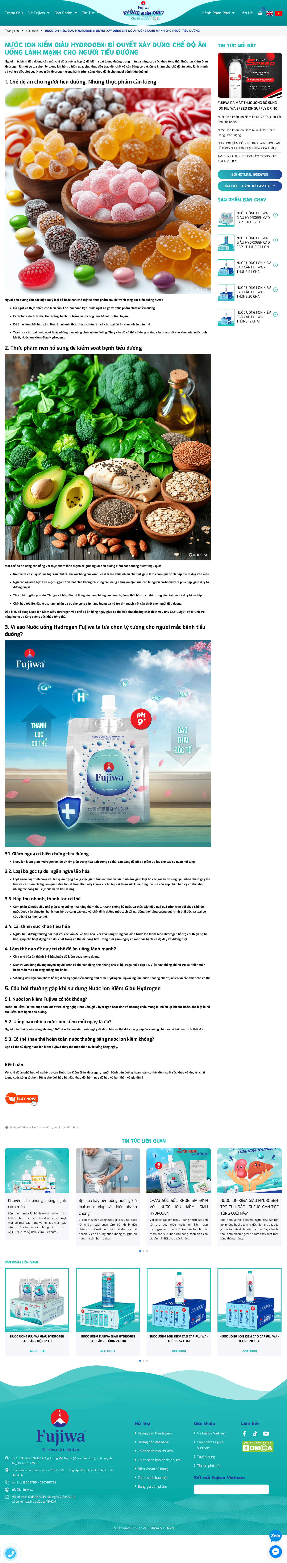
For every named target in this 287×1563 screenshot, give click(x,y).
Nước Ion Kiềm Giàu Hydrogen (42, 338)
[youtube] (266, 1433)
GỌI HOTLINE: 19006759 (249, 174)
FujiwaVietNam (20, 1127)
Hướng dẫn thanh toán (155, 1433)
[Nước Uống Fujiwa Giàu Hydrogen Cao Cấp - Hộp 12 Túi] (250, 218)
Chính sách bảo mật (153, 1477)
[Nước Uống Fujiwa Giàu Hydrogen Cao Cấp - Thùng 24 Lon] (250, 243)
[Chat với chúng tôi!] (275, 1551)
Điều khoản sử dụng (153, 1469)
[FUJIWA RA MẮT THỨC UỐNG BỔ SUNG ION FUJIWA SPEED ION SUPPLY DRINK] (250, 83)
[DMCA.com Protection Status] (258, 1446)
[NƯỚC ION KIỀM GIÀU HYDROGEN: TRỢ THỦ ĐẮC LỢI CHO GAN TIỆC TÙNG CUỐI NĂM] (249, 1197)
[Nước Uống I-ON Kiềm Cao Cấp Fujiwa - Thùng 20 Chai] (250, 292)
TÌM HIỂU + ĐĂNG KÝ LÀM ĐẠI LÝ (249, 186)
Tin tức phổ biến (209, 1465)
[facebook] (244, 1433)
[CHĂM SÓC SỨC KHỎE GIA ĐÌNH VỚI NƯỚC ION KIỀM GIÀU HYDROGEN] (178, 1197)
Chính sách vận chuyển (155, 1451)
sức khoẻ (60, 1127)
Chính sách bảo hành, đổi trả (159, 1460)
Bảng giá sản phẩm (152, 1486)
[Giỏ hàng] (261, 13)
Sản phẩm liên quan (21, 1262)
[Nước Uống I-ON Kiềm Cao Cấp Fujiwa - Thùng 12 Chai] (250, 317)
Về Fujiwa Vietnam (211, 1433)
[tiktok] (255, 1433)
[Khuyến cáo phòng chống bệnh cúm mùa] (37, 1194)
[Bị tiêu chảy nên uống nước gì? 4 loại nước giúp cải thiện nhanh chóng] (108, 1197)
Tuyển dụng (206, 1457)
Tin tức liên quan (144, 1141)
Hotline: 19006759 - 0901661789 (34, 1483)
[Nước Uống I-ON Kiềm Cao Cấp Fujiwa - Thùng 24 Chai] (250, 267)
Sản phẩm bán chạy (242, 200)
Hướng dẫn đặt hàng (153, 1442)
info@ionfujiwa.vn (23, 1490)
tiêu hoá (72, 1127)
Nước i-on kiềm (42, 1127)
